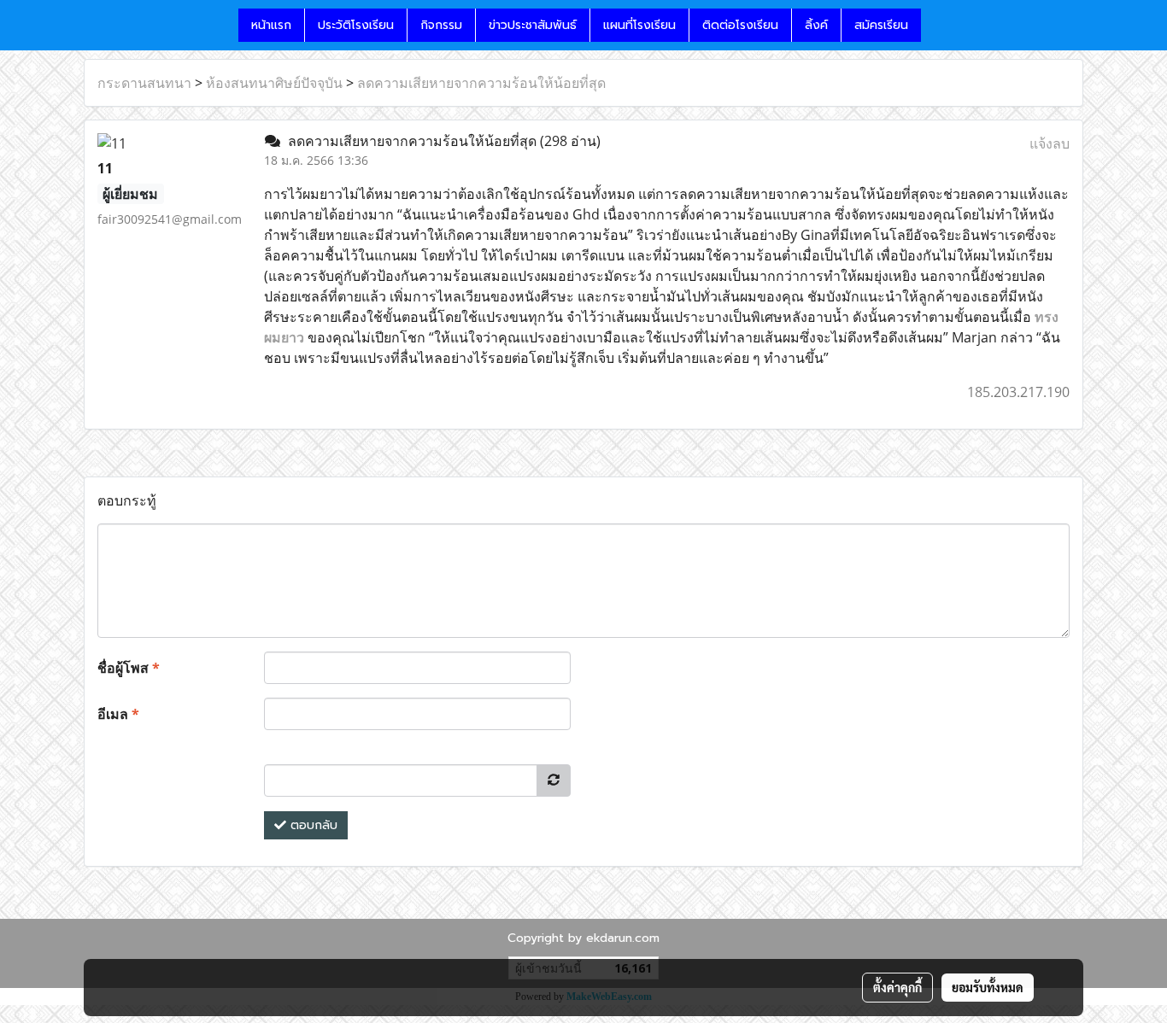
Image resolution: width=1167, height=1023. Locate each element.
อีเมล (118, 713)
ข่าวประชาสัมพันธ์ (533, 25)
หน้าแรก (271, 25)
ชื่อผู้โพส (128, 667)
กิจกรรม (441, 25)
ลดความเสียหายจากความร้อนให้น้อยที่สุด (481, 82)
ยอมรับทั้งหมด (987, 987)
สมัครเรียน (881, 25)
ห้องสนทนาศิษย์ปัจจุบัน (274, 82)
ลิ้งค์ (816, 25)
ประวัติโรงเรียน (356, 25)
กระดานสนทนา (144, 82)
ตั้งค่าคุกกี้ (897, 987)
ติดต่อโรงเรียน (740, 25)
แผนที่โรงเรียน (639, 25)
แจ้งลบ (1049, 143)
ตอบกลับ (311, 825)
